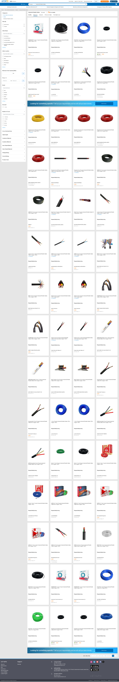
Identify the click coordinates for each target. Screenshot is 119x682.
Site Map (90, 680)
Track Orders (71, 1)
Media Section (4, 665)
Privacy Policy (103, 680)
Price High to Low (56, 14)
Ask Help (19, 664)
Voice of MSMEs (4, 672)
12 (113, 655)
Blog (2, 667)
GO (23, 73)
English (96, 1)
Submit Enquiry (103, 103)
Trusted (5, 26)
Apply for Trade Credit (78, 1)
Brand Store (3, 668)
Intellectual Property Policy (112, 680)
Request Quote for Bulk (88, 1)
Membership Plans (4, 670)
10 (108, 655)
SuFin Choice (6, 24)
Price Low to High (48, 14)
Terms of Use (96, 680)
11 (111, 655)
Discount (41, 14)
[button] (114, 1)
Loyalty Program (4, 673)
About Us (3, 664)
